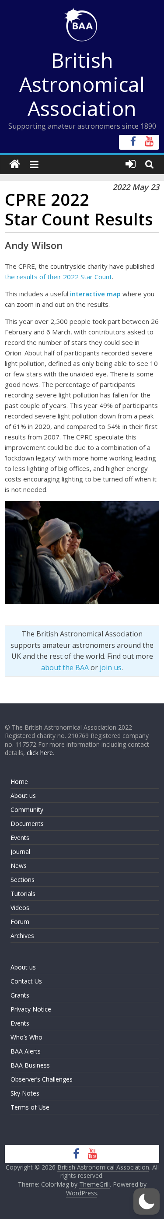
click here (40, 752)
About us (23, 795)
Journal (20, 851)
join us (111, 667)
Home (19, 781)
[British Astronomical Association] (14, 164)
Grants (19, 995)
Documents (27, 823)
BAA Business (30, 1065)
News (18, 865)
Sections (22, 879)
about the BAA (65, 667)
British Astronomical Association (82, 84)
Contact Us (26, 981)
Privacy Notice (30, 1009)
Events (19, 837)
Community (26, 809)
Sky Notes (24, 1093)
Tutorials (22, 893)
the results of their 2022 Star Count (58, 276)
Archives (22, 935)
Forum (19, 921)
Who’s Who (26, 1037)
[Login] (130, 164)
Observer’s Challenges (41, 1079)
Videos (19, 907)
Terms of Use (29, 1107)
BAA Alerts (25, 1051)
